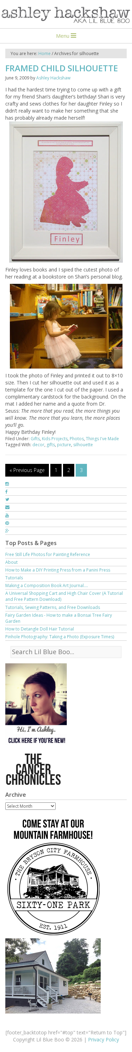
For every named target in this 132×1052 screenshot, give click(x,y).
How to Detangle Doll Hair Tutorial (39, 629)
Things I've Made (102, 439)
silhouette (83, 445)
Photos (77, 439)
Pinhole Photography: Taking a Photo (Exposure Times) (59, 637)
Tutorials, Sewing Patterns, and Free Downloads (52, 607)
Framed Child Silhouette (61, 68)
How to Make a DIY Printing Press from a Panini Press (57, 570)
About (11, 562)
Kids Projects (55, 439)
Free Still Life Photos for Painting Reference (47, 554)
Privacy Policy (103, 1039)
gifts (50, 445)
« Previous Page (27, 470)
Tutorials (14, 578)
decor (38, 445)
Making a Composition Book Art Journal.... (46, 585)
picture (64, 445)
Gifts (35, 439)
